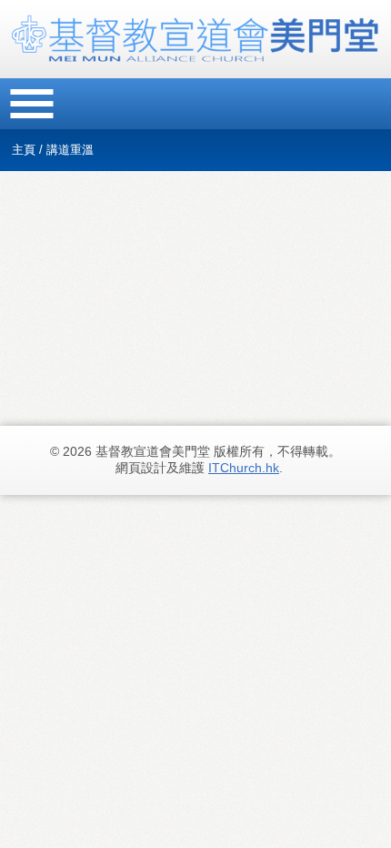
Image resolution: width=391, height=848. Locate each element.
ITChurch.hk (243, 467)
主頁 (23, 149)
